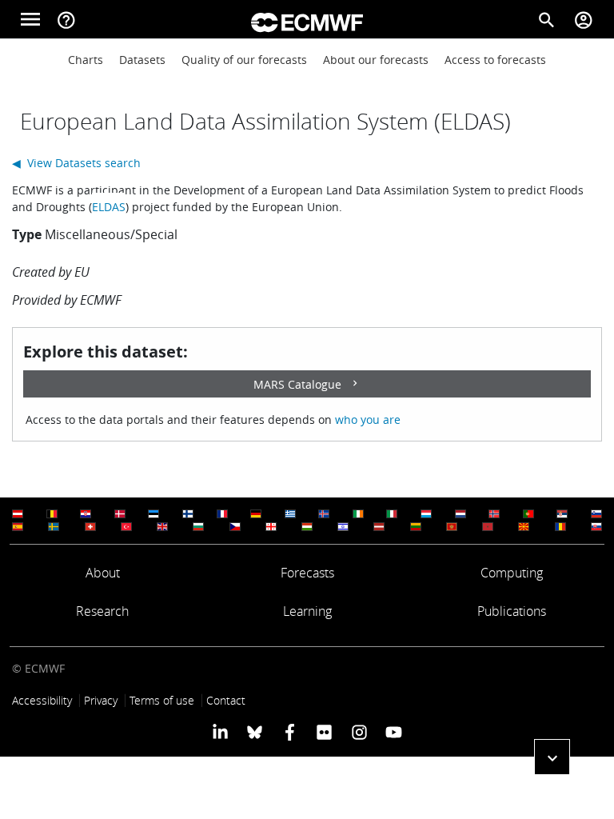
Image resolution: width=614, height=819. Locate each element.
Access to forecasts (495, 59)
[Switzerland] (90, 526)
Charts (85, 59)
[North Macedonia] (523, 526)
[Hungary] (307, 526)
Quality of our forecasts (244, 59)
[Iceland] (323, 513)
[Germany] (255, 513)
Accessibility (42, 700)
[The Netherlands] (460, 513)
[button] (552, 757)
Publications (511, 611)
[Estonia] (153, 513)
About (103, 572)
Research (102, 611)
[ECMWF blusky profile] (254, 731)
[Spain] (17, 526)
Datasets (142, 59)
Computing (511, 572)
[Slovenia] (596, 513)
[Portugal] (528, 513)
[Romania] (560, 526)
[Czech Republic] (235, 526)
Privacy (101, 700)
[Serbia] (562, 513)
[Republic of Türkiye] (126, 526)
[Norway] (494, 513)
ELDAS (109, 206)
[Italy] (391, 513)
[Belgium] (52, 513)
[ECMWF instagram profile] (358, 731)
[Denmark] (120, 513)
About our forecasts (376, 59)
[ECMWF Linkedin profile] (220, 731)
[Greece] (290, 513)
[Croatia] (85, 513)
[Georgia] (271, 526)
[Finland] (187, 513)
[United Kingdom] (162, 526)
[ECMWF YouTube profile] (394, 731)
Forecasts (307, 572)
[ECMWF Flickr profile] (324, 731)
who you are (368, 419)
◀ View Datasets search (76, 162)
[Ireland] (358, 513)
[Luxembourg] (426, 513)
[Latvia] (379, 526)
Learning (307, 611)
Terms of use (162, 700)
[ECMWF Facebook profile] (290, 731)
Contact (225, 700)
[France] (222, 513)
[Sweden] (53, 526)
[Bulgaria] (198, 526)
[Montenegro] (451, 526)
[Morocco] (487, 526)
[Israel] (343, 526)
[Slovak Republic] (596, 526)
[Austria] (17, 513)
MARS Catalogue (297, 384)
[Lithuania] (415, 526)
